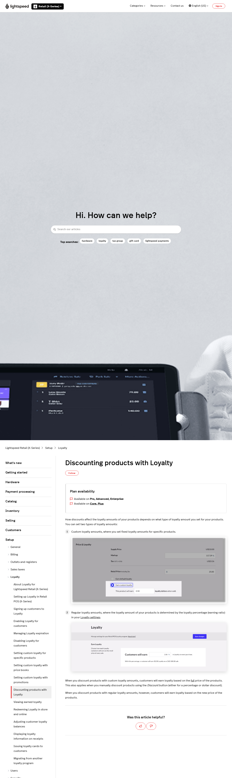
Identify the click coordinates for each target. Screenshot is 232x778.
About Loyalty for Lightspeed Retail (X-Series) (31, 587)
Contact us (177, 6)
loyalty (102, 241)
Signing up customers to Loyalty (29, 611)
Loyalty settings (90, 617)
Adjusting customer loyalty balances (30, 724)
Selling (10, 520)
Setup (49, 448)
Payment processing (20, 491)
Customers (13, 530)
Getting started (16, 472)
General (15, 547)
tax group (117, 241)
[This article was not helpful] (151, 726)
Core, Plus (97, 503)
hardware (87, 241)
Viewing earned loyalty (28, 702)
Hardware (12, 482)
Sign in (219, 6)
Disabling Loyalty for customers (26, 643)
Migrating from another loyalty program (28, 761)
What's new (13, 463)
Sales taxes (18, 569)
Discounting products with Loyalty (30, 692)
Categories (136, 6)
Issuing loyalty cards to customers (28, 748)
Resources (156, 6)
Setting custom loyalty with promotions (31, 680)
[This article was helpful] (141, 726)
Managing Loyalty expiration (31, 633)
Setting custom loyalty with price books (31, 667)
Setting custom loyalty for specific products (30, 655)
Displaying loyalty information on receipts (28, 736)
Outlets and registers (24, 562)
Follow (71, 473)
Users (14, 770)
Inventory (12, 511)
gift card (134, 241)
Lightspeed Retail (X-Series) (22, 448)
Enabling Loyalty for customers (26, 623)
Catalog (11, 501)
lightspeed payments (157, 241)
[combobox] (116, 229)
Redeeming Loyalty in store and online (31, 712)
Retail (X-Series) (49, 6)
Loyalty (62, 448)
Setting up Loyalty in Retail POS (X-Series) (30, 599)
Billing (14, 554)
